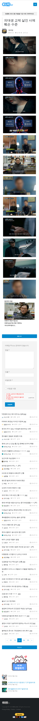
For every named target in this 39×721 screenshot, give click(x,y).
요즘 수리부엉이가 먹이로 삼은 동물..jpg (16, 579)
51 (11, 640)
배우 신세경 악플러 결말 (10, 539)
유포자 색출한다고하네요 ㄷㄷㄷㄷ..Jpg (16, 451)
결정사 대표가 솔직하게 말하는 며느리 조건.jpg (18, 623)
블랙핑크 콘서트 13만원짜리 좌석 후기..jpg (17, 631)
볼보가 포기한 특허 (8, 601)
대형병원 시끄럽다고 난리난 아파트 (14, 554)
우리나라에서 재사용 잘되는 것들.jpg (15, 586)
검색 (20, 647)
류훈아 (6, 582)
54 (24, 640)
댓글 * (7, 350)
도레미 (6, 619)
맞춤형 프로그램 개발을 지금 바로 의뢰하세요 (19, 14)
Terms (13, 709)
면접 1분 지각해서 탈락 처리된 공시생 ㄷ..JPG (18, 547)
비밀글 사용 (11, 388)
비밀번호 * (9, 380)
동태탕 (10, 30)
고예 (5, 575)
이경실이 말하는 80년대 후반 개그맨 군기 (16, 510)
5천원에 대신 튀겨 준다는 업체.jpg (14, 414)
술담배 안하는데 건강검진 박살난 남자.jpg (17, 608)
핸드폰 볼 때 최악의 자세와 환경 (13, 480)
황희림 (6, 565)
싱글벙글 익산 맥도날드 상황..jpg (13, 562)
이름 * (7, 372)
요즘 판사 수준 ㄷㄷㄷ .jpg (11, 594)
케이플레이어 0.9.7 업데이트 (18, 689)
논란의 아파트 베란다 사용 (11, 488)
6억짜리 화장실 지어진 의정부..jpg (14, 421)
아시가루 (6, 417)
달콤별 (6, 476)
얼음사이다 (7, 424)
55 (28, 640)
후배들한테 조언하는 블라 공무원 (13, 517)
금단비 (6, 491)
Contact (18, 709)
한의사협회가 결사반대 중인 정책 (13, 532)
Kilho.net (15, 707)
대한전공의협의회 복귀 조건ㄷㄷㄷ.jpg (15, 616)
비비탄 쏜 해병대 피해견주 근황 (13, 473)
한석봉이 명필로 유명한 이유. (12, 436)
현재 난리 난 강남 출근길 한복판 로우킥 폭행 (17, 443)
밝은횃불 (6, 469)
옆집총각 (6, 506)
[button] (35, 4)
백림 (5, 483)
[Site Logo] (7, 4)
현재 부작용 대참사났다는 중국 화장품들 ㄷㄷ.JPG (19, 503)
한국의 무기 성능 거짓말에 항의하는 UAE (16, 429)
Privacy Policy (6, 709)
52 (15, 640)
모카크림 (6, 498)
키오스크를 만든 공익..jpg (11, 525)
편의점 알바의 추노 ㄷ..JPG (11, 466)
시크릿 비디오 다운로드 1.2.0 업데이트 (21, 682)
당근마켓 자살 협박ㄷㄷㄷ (11, 458)
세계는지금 (7, 447)
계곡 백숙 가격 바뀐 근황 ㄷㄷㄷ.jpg (14, 495)
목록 (20, 336)
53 (19, 640)
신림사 (6, 542)
